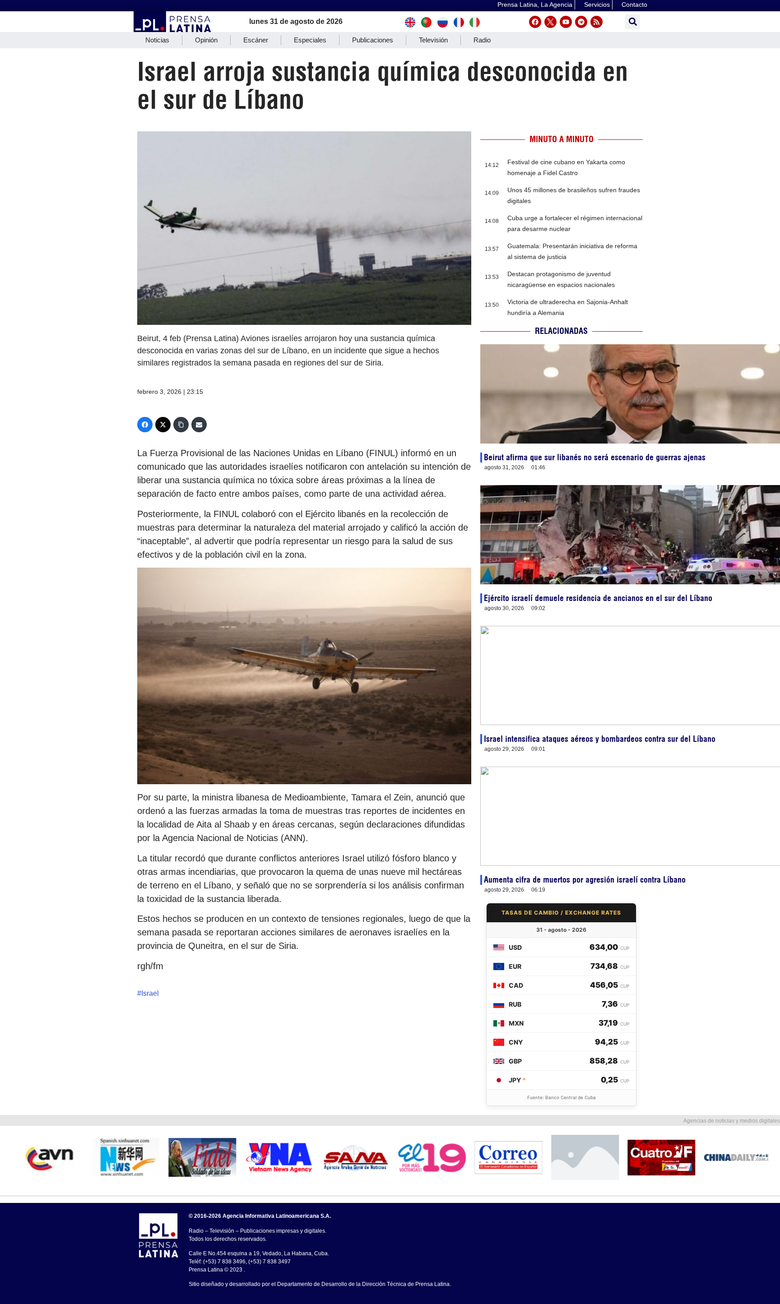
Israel (150, 993)
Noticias (157, 40)
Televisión (433, 40)
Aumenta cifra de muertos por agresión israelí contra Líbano (585, 879)
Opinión (206, 40)
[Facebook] (535, 22)
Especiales (310, 40)
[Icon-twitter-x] (550, 22)
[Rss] (596, 22)
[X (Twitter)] (163, 424)
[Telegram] (581, 22)
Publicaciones (372, 40)
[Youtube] (566, 22)
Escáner (255, 40)
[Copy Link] (181, 424)
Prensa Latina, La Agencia (534, 4)
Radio (482, 40)
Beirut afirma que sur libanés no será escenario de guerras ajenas (595, 457)
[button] (632, 21)
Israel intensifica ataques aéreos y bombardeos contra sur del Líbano (599, 739)
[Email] (199, 424)
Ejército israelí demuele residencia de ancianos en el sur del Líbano (598, 598)
